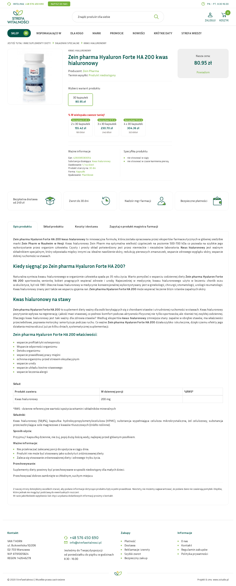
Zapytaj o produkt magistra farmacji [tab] (134, 226)
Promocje (117, 33)
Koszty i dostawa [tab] (86, 226)
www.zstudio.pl (221, 579)
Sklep (15, 33)
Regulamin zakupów (194, 549)
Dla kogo (76, 33)
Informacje (185, 533)
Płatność (130, 541)
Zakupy (125, 533)
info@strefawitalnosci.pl (86, 542)
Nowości (139, 33)
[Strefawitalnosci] (18, 17)
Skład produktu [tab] (53, 226)
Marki (97, 33)
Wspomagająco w (48, 33)
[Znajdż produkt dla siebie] (156, 16)
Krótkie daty (163, 33)
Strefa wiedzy (191, 33)
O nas (184, 541)
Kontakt (186, 545)
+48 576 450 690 (34, 3)
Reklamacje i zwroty (137, 549)
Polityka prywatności (194, 554)
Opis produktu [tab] (22, 226)
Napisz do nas (59, 3)
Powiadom (203, 72)
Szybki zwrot (132, 554)
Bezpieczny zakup (136, 558)
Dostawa (129, 545)
